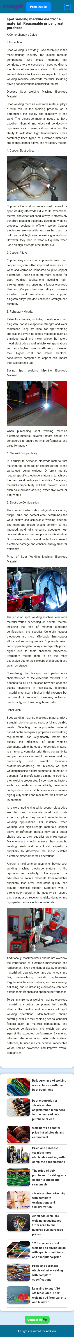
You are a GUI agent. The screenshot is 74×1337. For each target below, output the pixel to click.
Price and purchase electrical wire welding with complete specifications (47, 1272)
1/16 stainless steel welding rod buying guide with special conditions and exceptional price (49, 1250)
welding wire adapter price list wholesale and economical (48, 1132)
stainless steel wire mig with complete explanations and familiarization (48, 1200)
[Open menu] (67, 7)
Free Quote (38, 7)
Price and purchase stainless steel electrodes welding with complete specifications (48, 1155)
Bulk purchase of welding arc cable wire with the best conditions (49, 1085)
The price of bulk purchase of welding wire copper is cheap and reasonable (49, 1177)
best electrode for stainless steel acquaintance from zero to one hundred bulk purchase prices (48, 1110)
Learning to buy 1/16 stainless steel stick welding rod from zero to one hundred (49, 1295)
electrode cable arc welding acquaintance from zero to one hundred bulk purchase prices (47, 1225)
